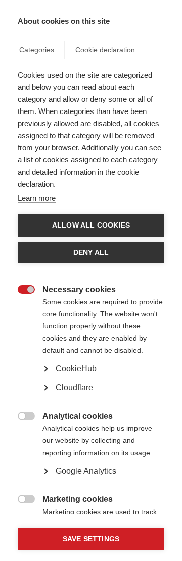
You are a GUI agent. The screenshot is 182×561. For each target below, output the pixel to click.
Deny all (91, 252)
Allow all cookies (91, 225)
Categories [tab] (36, 50)
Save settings (91, 539)
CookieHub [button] (76, 368)
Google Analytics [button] (86, 471)
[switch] (21, 290)
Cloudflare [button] (74, 387)
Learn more (37, 198)
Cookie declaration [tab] (105, 50)
